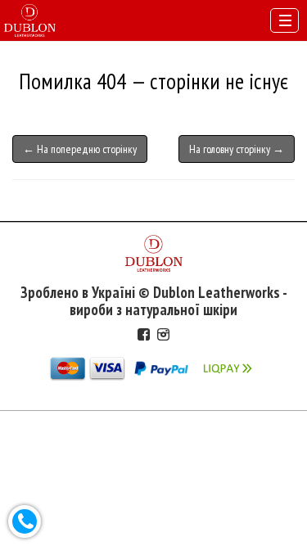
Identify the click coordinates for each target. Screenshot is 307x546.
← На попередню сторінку (80, 149)
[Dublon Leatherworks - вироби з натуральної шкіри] (30, 19)
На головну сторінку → (236, 149)
